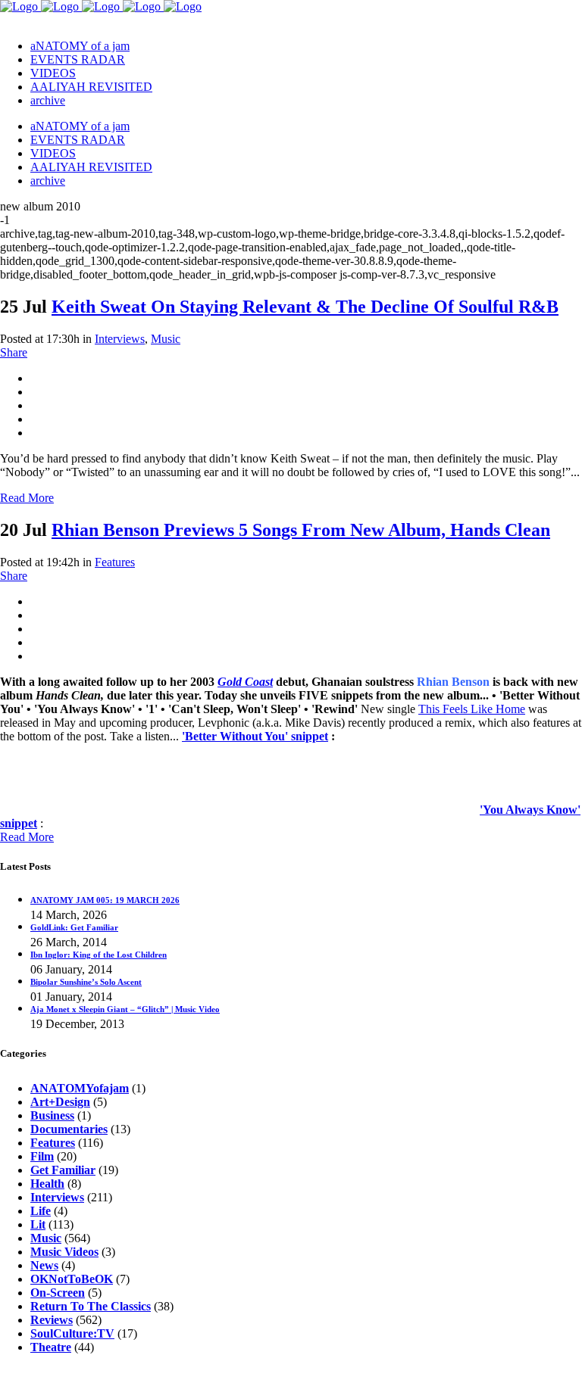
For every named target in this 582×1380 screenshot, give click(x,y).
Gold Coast (245, 681)
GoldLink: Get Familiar (74, 927)
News (44, 1265)
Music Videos (64, 1251)
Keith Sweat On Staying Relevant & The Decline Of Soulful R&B (305, 306)
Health (47, 1183)
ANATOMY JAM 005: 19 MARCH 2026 (105, 900)
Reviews (51, 1319)
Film (42, 1156)
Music (165, 338)
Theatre (50, 1347)
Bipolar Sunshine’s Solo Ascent (86, 981)
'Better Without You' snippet (255, 736)
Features (115, 562)
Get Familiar (62, 1169)
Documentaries (69, 1129)
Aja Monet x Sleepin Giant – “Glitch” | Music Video (125, 1009)
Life (40, 1210)
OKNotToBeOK (71, 1279)
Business (52, 1115)
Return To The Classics (90, 1306)
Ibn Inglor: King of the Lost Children (98, 954)
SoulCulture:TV (72, 1333)
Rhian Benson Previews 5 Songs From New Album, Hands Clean (301, 530)
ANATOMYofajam (79, 1088)
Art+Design (60, 1101)
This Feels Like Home (471, 708)
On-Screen (57, 1292)
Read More (27, 497)
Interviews (120, 338)
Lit (37, 1224)
